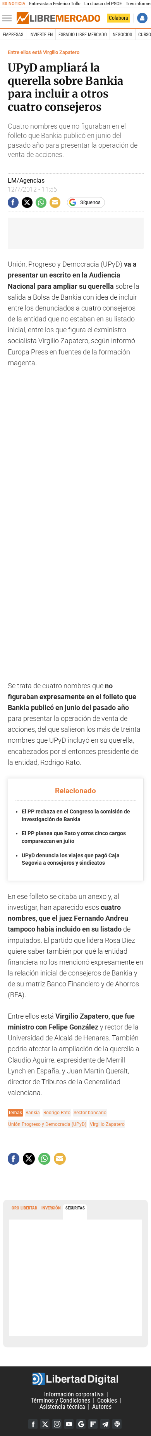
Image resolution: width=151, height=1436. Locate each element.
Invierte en (41, 34)
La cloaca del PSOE (103, 3)
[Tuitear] (27, 202)
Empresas (13, 34)
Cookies (107, 1400)
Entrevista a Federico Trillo (54, 3)
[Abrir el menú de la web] (8, 18)
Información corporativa (74, 1394)
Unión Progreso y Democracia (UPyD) (47, 1124)
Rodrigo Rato (56, 1112)
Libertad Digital (75, 1379)
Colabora (118, 18)
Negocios (122, 34)
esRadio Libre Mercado (82, 34)
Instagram (57, 1424)
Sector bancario (90, 1112)
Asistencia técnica (62, 1406)
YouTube (69, 1424)
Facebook (33, 1424)
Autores (102, 1406)
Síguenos (90, 202)
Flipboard (93, 1424)
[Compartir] (13, 202)
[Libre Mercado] (58, 18)
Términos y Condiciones (60, 1400)
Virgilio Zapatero (107, 1124)
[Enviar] (41, 202)
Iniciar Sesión (142, 18)
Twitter (45, 1424)
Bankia (33, 1112)
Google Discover (81, 1424)
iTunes (117, 1424)
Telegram (105, 1424)
